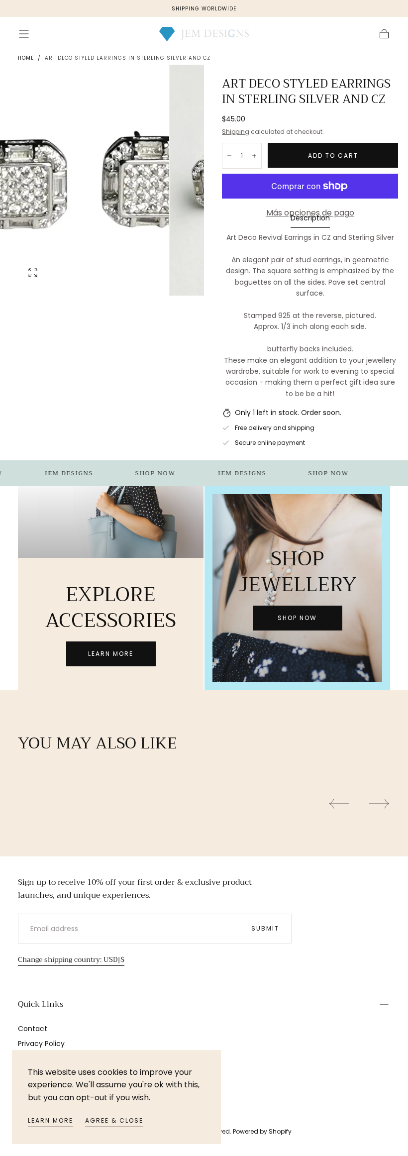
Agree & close (114, 1120)
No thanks (204, 654)
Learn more (50, 1120)
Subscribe (262, 621)
